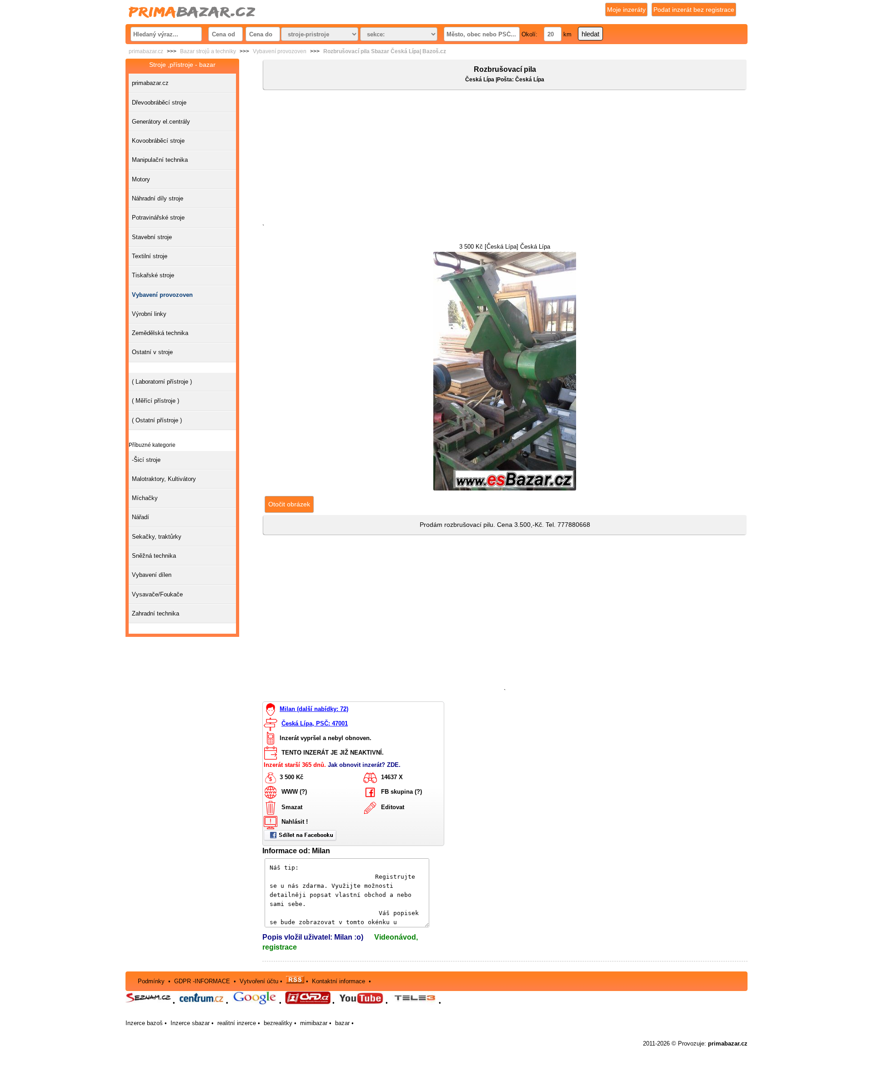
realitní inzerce (236, 1023)
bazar (342, 1023)
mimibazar (313, 1023)
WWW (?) (294, 792)
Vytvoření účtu (259, 981)
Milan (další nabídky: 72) (314, 709)
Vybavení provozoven (279, 51)
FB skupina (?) (401, 792)
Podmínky (151, 981)
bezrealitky (278, 1023)
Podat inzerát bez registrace (693, 9)
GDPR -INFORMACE (203, 981)
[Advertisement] (505, 158)
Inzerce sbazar (190, 1023)
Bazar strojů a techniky (208, 51)
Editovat (392, 807)
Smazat (291, 807)
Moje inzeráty (626, 9)
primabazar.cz (146, 51)
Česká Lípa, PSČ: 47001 (314, 723)
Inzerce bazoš (144, 1023)
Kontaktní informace (338, 981)
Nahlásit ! (294, 822)
